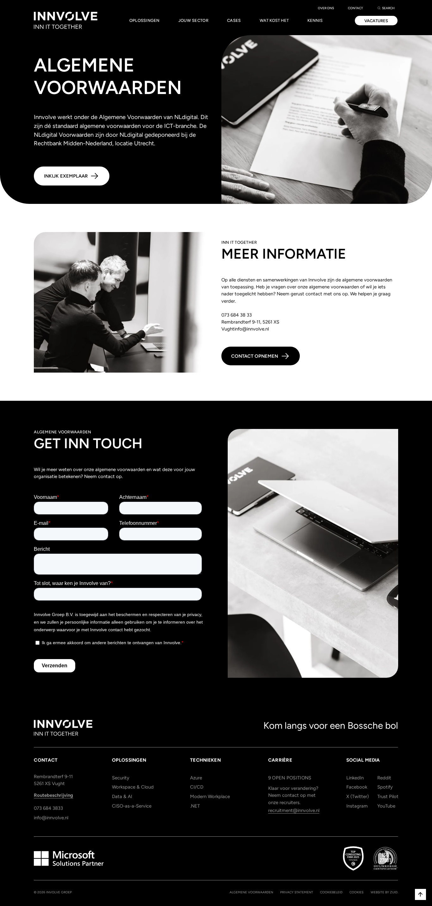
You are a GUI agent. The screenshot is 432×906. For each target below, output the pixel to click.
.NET (195, 806)
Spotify (385, 787)
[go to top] (420, 894)
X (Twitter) (356, 796)
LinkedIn (355, 778)
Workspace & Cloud (133, 787)
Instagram (356, 806)
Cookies (356, 892)
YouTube (386, 806)
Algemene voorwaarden (251, 892)
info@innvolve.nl (51, 818)
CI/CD (196, 787)
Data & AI (122, 796)
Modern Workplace (210, 796)
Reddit (384, 778)
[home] (65, 20)
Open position (290, 778)
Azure (196, 778)
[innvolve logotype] (63, 728)
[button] (144, 20)
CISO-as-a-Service (131, 806)
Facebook (356, 787)
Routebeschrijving (53, 795)
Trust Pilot (387, 796)
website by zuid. (384, 892)
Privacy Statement (296, 892)
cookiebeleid (331, 892)
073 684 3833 (48, 808)
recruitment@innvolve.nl (293, 810)
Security (120, 778)
